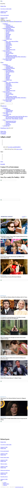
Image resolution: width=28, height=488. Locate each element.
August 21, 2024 (4, 11)
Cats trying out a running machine (6, 8)
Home (2, 128)
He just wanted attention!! (5, 15)
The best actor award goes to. (5, 470)
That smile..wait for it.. (4, 476)
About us (5, 485)
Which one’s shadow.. (4, 463)
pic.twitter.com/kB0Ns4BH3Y (14, 147)
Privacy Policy (6, 483)
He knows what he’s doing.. (5, 457)
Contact (4, 482)
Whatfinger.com (19, 487)
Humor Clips (3, 6)
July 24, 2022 (3, 132)
